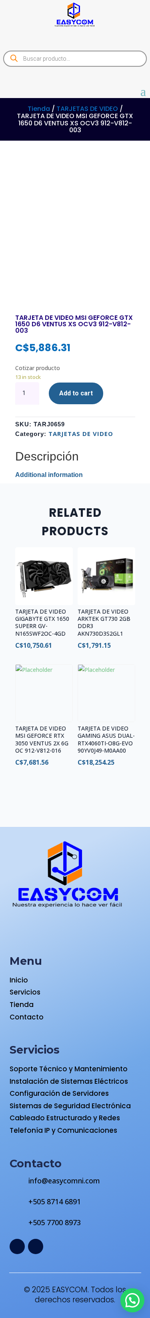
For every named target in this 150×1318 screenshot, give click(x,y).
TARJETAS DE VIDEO (87, 108)
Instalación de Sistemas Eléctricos (69, 1081)
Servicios (25, 992)
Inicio (19, 980)
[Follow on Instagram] (35, 1246)
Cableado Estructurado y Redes (65, 1118)
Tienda (39, 108)
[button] (132, 1300)
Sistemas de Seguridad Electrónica (70, 1106)
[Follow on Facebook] (17, 1246)
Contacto (27, 1017)
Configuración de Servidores (59, 1093)
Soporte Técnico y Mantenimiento (69, 1069)
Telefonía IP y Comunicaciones (63, 1130)
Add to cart (76, 393)
